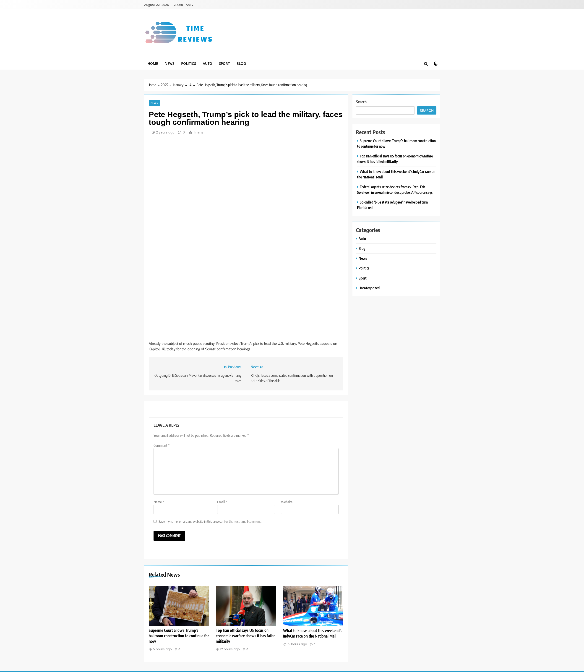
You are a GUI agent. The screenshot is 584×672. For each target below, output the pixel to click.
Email (222, 502)
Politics (188, 63)
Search (361, 101)
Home (153, 63)
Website (286, 502)
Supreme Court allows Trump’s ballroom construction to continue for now (179, 636)
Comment (161, 445)
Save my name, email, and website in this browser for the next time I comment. (210, 521)
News (169, 63)
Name (159, 502)
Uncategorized (369, 287)
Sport (224, 63)
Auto (207, 63)
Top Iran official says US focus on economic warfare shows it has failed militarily (246, 636)
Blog (241, 63)
